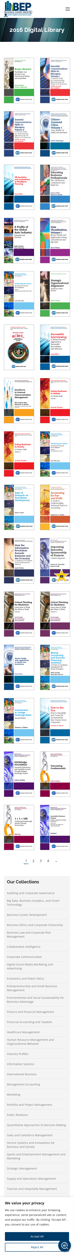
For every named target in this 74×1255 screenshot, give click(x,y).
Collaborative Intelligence (23, 947)
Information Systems (20, 1064)
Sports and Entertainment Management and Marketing (36, 1156)
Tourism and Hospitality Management (32, 1189)
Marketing (13, 1094)
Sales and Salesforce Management (29, 1135)
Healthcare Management (23, 1032)
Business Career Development (27, 915)
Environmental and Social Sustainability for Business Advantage (35, 1000)
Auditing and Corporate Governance (31, 893)
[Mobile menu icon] (67, 9)
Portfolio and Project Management (29, 1105)
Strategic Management (22, 1168)
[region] (37, 1226)
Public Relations (17, 1115)
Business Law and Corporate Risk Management (29, 934)
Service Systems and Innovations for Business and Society (31, 1145)
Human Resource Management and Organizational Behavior (30, 1042)
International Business (22, 1074)
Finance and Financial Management (30, 1012)
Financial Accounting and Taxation (29, 1022)
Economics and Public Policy (25, 978)
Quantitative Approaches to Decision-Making (36, 1125)
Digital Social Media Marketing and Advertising (30, 966)
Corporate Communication (24, 957)
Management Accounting (23, 1084)
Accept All (37, 1236)
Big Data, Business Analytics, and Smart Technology (33, 902)
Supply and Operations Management (31, 1178)
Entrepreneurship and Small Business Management (32, 988)
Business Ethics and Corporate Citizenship (35, 925)
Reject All (37, 1247)
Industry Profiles (17, 1054)
